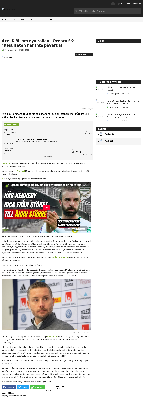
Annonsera (137, 4)
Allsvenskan (52, 336)
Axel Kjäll (21, 171)
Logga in (119, 4)
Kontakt (127, 4)
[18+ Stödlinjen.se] (87, 151)
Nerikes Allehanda (59, 257)
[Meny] (50, 19)
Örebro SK (6, 163)
